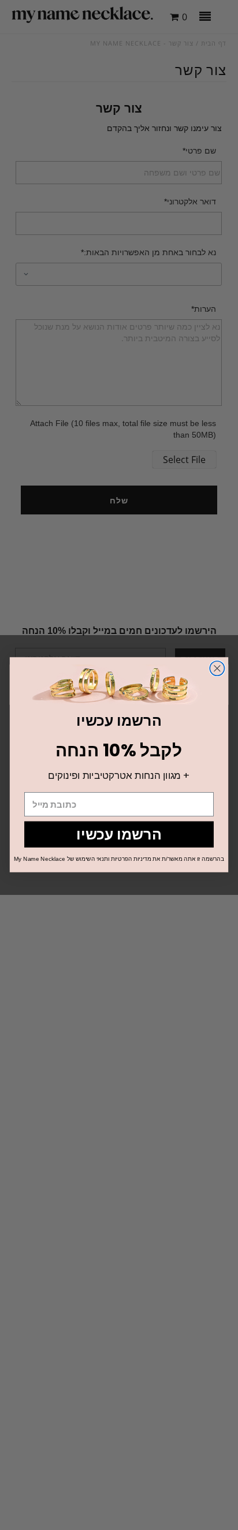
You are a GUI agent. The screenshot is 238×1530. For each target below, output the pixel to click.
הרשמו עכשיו (118, 834)
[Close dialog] (217, 668)
